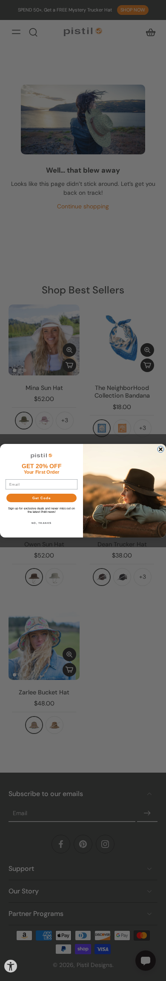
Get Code (41, 498)
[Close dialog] (160, 449)
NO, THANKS (41, 522)
